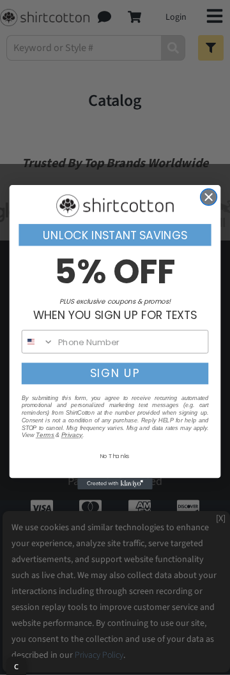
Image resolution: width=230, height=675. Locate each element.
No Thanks (115, 456)
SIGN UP (115, 374)
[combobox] (38, 341)
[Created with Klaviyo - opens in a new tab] (115, 484)
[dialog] (16, 665)
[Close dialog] (209, 197)
